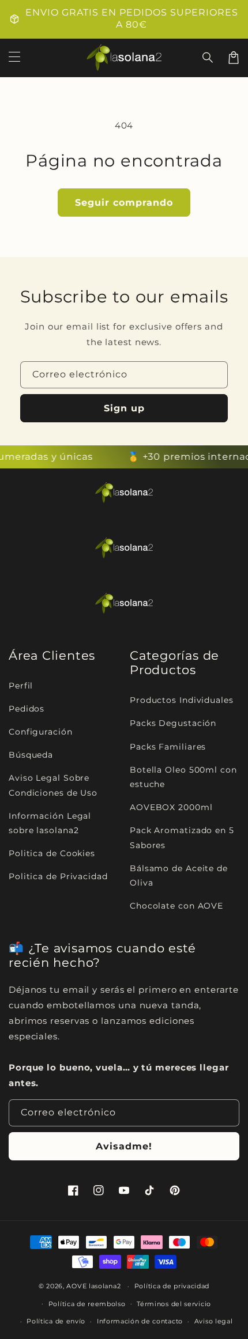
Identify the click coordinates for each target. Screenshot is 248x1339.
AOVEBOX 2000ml (171, 807)
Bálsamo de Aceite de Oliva (179, 875)
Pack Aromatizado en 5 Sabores (182, 837)
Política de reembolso (87, 1304)
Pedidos (26, 708)
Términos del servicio (174, 1304)
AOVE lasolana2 (93, 1286)
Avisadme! (124, 1146)
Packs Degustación (173, 723)
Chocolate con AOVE (176, 906)
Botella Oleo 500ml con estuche (183, 777)
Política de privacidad (171, 1286)
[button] (208, 57)
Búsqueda (31, 755)
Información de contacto (140, 1321)
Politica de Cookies (52, 853)
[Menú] (14, 57)
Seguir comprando (124, 202)
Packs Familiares (168, 747)
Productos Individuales (182, 700)
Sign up (124, 408)
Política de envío (56, 1321)
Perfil (21, 685)
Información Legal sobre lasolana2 (50, 823)
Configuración (41, 732)
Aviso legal (213, 1321)
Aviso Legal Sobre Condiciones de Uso (53, 785)
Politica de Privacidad (58, 876)
